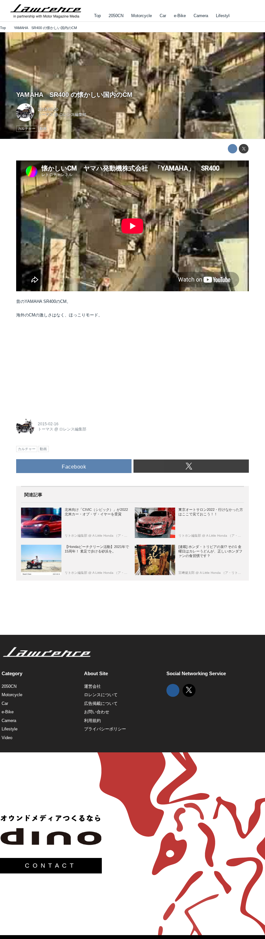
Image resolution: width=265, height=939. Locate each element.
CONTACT (51, 865)
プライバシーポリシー (105, 729)
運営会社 (92, 686)
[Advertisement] (64, 365)
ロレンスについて (101, 694)
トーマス (45, 114)
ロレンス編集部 (72, 114)
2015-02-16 (48, 109)
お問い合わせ (96, 711)
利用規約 (92, 720)
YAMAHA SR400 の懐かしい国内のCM (74, 94)
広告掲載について (101, 703)
